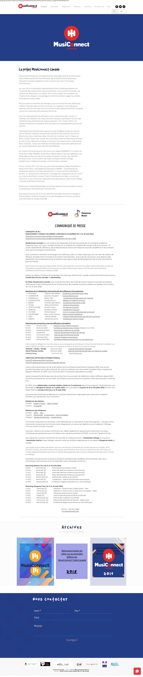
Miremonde (38, 415)
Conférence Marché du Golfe (74, 303)
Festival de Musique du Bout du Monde (69, 333)
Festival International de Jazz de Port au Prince (81, 317)
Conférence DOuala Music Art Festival (78, 298)
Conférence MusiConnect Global (66, 328)
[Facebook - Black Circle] (116, 6)
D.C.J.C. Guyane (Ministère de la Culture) (79, 312)
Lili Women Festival (70, 307)
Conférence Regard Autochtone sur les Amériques (73, 339)
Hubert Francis (40, 403)
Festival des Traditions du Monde (66, 330)
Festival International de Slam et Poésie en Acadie (87, 351)
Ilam (42, 413)
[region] (36, 561)
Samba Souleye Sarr (42, 417)
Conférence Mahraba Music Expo (75, 293)
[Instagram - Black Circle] (124, 6)
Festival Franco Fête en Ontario (66, 326)
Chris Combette (62, 415)
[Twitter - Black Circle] (120, 6)
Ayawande (38, 406)
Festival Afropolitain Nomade (79, 349)
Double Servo (56, 417)
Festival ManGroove (70, 296)
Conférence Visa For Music (73, 319)
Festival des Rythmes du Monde (66, 335)
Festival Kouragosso (71, 305)
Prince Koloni (49, 415)
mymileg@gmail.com (70, 511)
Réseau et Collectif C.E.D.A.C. (74, 300)
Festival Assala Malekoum (72, 314)
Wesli (36, 413)
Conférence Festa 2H (71, 310)
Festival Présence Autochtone (66, 337)
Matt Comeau (52, 403)
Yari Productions (75, 353)
